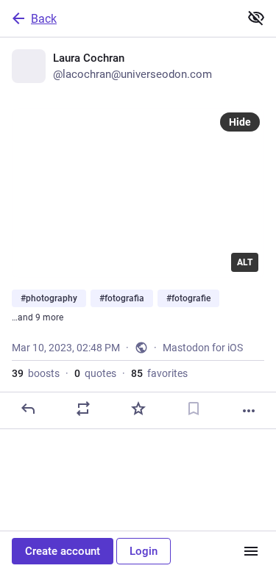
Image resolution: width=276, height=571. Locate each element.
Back (44, 19)
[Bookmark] (193, 408)
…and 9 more (37, 317)
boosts (36, 373)
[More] (249, 411)
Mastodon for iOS (203, 347)
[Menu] (251, 551)
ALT (244, 262)
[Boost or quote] (83, 408)
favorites (159, 373)
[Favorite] (138, 408)
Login (144, 551)
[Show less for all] (256, 17)
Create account (62, 551)
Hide (240, 122)
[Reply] (28, 408)
